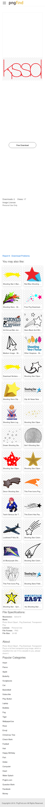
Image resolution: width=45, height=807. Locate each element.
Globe (4, 762)
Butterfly (5, 676)
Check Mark (7, 739)
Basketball (6, 689)
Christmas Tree (8, 734)
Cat (3, 685)
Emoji (4, 730)
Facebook (6, 789)
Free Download (22, 145)
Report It (6, 255)
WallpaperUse (8, 721)
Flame (5, 667)
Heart (4, 662)
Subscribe (6, 694)
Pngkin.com (7, 780)
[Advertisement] (22, 35)
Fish (4, 757)
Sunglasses (7, 680)
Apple (4, 671)
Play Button (7, 698)
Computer (6, 766)
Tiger (4, 716)
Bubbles (5, 707)
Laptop (5, 703)
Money (5, 793)
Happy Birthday (8, 752)
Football (5, 743)
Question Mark (8, 784)
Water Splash (7, 775)
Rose (4, 725)
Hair (4, 748)
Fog (4, 712)
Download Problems (21, 255)
